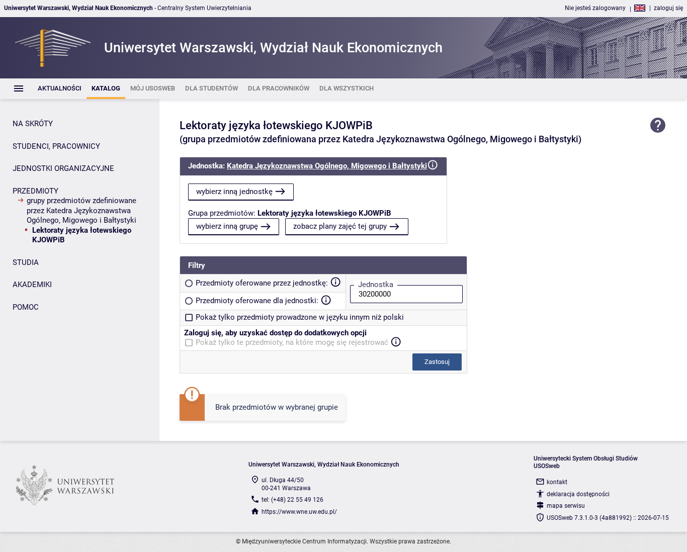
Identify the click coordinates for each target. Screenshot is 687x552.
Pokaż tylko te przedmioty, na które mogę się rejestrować (292, 342)
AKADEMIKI (32, 284)
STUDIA (26, 262)
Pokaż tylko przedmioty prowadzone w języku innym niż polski (300, 317)
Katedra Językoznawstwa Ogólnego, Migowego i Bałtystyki (327, 165)
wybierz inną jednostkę (234, 191)
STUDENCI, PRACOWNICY (56, 146)
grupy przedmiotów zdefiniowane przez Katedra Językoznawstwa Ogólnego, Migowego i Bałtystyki (81, 210)
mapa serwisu (566, 505)
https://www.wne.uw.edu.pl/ (299, 511)
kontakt (557, 482)
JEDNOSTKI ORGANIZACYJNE (63, 168)
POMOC (26, 307)
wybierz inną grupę (227, 226)
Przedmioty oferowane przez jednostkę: (262, 283)
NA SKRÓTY (33, 123)
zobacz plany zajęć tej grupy (340, 226)
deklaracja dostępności (578, 494)
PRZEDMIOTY (35, 191)
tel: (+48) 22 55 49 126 (292, 499)
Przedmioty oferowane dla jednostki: (257, 300)
